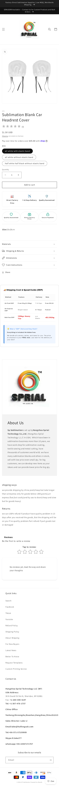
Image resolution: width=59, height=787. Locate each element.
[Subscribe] (50, 760)
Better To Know (12, 656)
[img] (11, 127)
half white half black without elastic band (24, 163)
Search (8, 600)
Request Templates (14, 662)
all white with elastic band (17, 151)
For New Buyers (12, 644)
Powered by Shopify (36, 782)
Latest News (10, 650)
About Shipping (12, 638)
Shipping (5, 136)
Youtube (9, 619)
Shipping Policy (12, 631)
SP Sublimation (25, 782)
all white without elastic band (19, 157)
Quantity (5, 169)
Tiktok (8, 613)
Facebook (9, 607)
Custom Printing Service (16, 669)
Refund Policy (11, 625)
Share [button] (7, 272)
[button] (3, 29)
